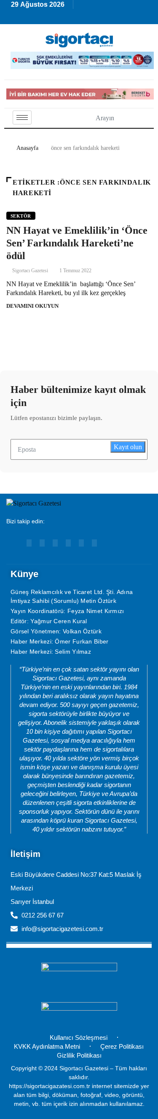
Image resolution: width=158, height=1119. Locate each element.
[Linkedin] (42, 543)
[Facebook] (68, 543)
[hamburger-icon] (22, 117)
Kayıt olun (128, 446)
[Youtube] (29, 543)
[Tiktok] (81, 543)
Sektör (21, 215)
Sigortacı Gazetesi (30, 271)
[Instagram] (55, 543)
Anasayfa (27, 148)
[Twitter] (94, 543)
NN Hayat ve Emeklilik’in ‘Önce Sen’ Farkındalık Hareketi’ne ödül (76, 243)
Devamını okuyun (32, 306)
